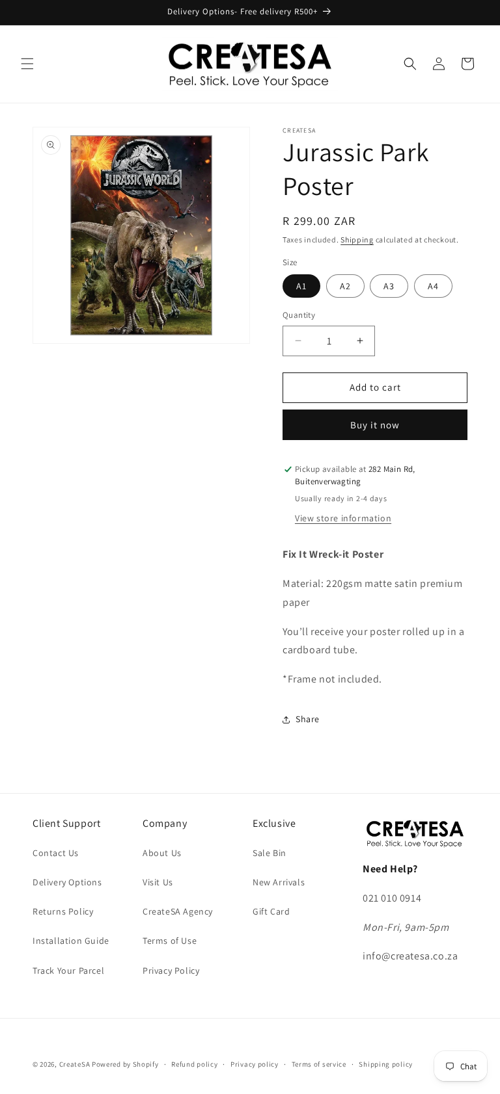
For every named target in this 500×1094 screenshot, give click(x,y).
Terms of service (319, 1064)
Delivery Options (67, 882)
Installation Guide (71, 940)
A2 (345, 286)
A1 (301, 286)
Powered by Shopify (125, 1064)
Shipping (357, 239)
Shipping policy (386, 1064)
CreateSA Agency (178, 911)
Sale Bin (269, 853)
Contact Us (56, 853)
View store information (343, 518)
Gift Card (271, 911)
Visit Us (158, 882)
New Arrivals (279, 882)
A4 (433, 286)
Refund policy (194, 1064)
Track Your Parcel (68, 970)
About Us (162, 853)
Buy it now (375, 425)
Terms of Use (170, 940)
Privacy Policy (171, 970)
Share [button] (308, 719)
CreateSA (74, 1064)
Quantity (299, 314)
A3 (389, 286)
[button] (27, 63)
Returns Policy (63, 911)
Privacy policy (254, 1064)
